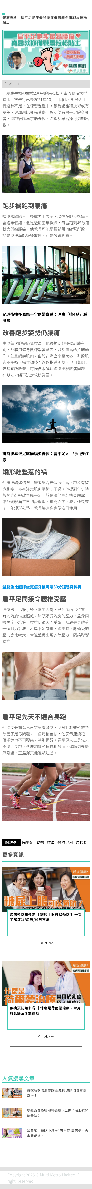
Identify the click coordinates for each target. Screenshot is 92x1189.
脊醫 (40, 842)
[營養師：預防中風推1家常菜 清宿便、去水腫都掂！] (12, 1132)
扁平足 (28, 842)
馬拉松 (82, 842)
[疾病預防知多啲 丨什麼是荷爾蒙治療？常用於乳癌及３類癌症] (46, 983)
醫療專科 (65, 842)
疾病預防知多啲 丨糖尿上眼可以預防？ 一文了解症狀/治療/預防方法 (46, 917)
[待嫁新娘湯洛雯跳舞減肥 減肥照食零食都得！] (12, 1092)
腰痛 (51, 842)
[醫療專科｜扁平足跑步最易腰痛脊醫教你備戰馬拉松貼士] (46, 52)
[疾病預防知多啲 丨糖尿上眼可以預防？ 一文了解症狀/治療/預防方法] (46, 889)
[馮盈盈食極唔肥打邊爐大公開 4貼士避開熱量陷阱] (12, 1112)
